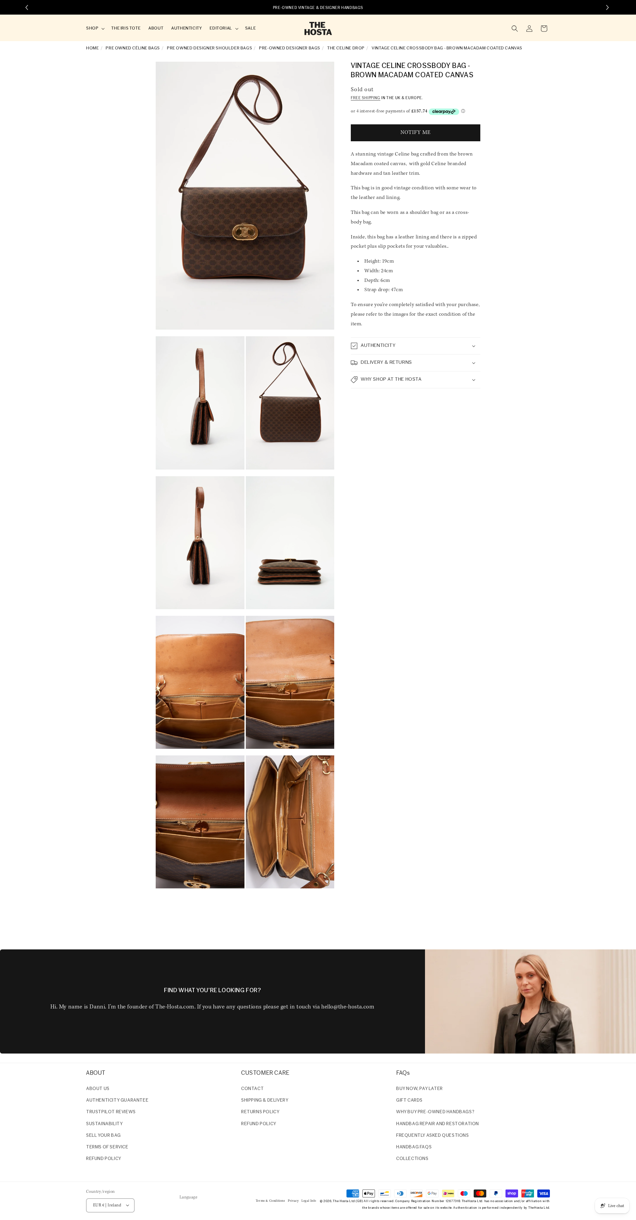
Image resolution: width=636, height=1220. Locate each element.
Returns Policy (260, 1112)
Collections (412, 1158)
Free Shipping (365, 98)
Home (92, 48)
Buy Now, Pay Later (419, 1088)
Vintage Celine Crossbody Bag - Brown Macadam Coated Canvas (447, 48)
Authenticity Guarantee (117, 1100)
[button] (94, 28)
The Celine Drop (346, 48)
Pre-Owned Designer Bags (289, 48)
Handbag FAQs (414, 1147)
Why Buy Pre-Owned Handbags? (435, 1112)
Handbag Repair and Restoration (437, 1124)
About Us (98, 1088)
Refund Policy (258, 1124)
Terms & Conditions (270, 1200)
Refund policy (103, 1158)
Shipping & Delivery (264, 1100)
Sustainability (104, 1124)
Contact (252, 1088)
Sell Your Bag (103, 1135)
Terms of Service (107, 1147)
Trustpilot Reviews (111, 1112)
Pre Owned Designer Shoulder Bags (209, 48)
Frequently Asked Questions (432, 1135)
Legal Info (308, 1200)
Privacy (293, 1200)
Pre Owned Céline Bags (133, 48)
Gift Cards (409, 1100)
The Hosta (340, 1201)
